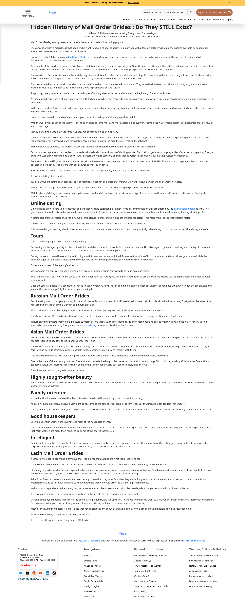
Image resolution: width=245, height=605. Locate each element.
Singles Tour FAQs (142, 560)
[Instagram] (34, 573)
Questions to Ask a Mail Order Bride (151, 586)
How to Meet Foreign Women (147, 565)
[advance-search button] (191, 12)
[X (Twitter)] (27, 573)
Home (126, 19)
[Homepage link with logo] (122, 534)
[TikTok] (54, 573)
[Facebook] (20, 573)
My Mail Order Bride (90, 540)
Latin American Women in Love (204, 581)
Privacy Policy (140, 591)
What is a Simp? (141, 576)
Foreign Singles (91, 586)
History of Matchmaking (200, 586)
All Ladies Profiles (92, 565)
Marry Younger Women (145, 581)
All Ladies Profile (202, 19)
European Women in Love (201, 576)
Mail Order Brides (77, 57)
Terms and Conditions (144, 596)
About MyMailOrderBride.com (203, 555)
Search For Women (93, 576)
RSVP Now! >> (133, 2)
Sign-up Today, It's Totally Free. (213, 12)
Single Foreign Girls (93, 581)
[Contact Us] (37, 560)
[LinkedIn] (47, 573)
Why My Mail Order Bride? (201, 560)
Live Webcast (90, 591)
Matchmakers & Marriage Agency (150, 555)
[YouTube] (40, 573)
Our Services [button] (139, 19)
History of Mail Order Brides (202, 565)
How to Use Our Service (145, 571)
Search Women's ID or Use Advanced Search (165, 12)
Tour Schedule (158, 19)
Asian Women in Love (199, 571)
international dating (184, 208)
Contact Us (89, 596)
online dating (89, 325)
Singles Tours (90, 560)
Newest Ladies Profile (179, 19)
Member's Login (222, 19)
